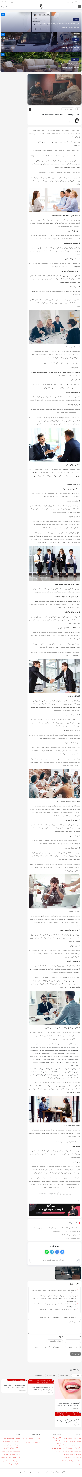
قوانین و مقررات (56, 1438)
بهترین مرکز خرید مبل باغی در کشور (69, 64)
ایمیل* (61, 1337)
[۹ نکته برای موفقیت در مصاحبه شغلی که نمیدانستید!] (55, 89)
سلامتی (76, 39)
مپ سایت (58, 1451)
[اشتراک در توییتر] (62, 1252)
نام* (80, 1337)
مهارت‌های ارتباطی (67, 109)
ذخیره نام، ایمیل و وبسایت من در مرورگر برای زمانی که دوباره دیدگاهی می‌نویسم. (55, 1347)
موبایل (76, 19)
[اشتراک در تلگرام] (52, 1252)
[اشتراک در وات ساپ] (47, 1252)
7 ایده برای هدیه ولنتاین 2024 (71, 1235)
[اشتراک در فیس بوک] (57, 1252)
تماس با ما (58, 1445)
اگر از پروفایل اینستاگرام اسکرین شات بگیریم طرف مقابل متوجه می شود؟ (58, 24)
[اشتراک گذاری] (6, 7)
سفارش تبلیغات (56, 1448)
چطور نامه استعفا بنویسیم (73, 1238)
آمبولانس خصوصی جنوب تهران (70, 44)
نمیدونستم (70, 156)
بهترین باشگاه (57, 1443)
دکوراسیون (75, 59)
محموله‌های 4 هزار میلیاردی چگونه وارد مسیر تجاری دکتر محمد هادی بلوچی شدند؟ (56, 1228)
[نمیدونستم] (41, 6)
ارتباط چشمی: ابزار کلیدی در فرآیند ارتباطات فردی (66, 1231)
